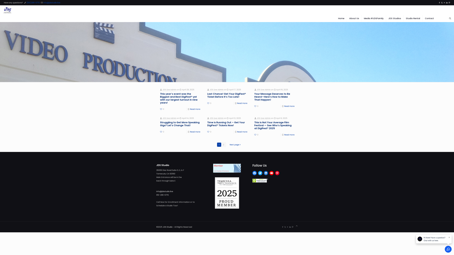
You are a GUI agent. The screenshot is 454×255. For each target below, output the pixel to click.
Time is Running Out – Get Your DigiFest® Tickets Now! (226, 124)
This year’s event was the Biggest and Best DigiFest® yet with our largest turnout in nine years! (179, 98)
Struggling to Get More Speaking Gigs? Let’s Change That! (180, 124)
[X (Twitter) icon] (442, 2)
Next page (234, 144)
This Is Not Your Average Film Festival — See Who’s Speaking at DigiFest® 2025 (273, 125)
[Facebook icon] (439, 2)
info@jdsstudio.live (51, 2)
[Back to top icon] (297, 226)
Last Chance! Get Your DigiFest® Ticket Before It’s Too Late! (226, 95)
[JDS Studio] (7, 10)
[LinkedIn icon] (447, 2)
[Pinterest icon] (449, 2)
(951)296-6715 (33, 2)
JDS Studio (167, 227)
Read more (195, 109)
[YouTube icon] (444, 2)
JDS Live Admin (169, 89)
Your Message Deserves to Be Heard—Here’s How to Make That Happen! (272, 96)
